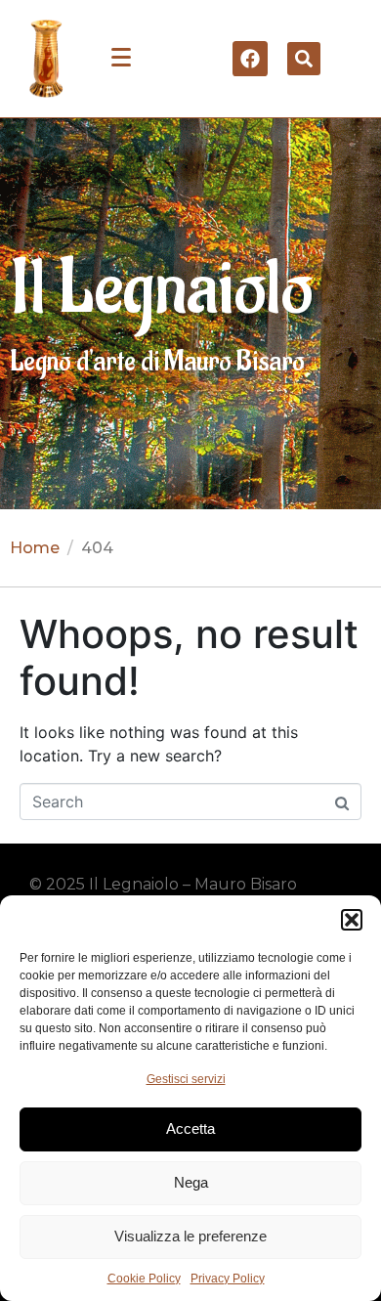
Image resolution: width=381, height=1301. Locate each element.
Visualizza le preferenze (190, 1236)
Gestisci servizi (186, 1079)
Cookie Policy (144, 1278)
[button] (351, 920)
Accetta (190, 1128)
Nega (191, 1182)
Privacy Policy (227, 1278)
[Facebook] (250, 58)
